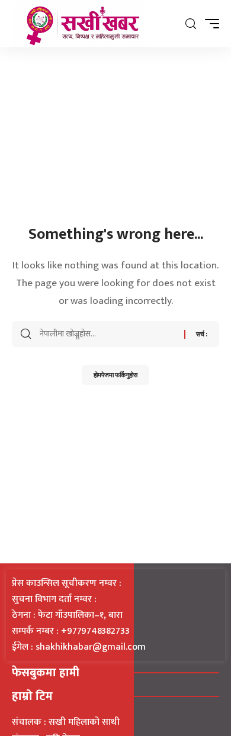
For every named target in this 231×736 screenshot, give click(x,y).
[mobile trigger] (209, 23)
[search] (190, 24)
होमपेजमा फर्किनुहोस (115, 374)
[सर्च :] (107, 334)
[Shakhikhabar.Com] (79, 23)
